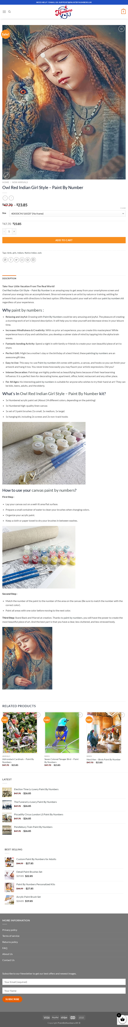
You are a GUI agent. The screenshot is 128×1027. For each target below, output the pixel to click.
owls (40, 253)
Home (5, 182)
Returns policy (10, 941)
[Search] (9, 12)
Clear (123, 208)
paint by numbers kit (113, 298)
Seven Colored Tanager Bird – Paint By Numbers (61, 760)
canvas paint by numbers (53, 490)
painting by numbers (97, 353)
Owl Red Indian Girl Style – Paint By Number (26, 290)
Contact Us (8, 960)
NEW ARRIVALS (20, 182)
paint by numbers (27, 310)
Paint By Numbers (53, 316)
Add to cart (64, 240)
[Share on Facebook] (10, 259)
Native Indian (31, 253)
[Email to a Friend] (22, 259)
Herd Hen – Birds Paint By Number (104, 759)
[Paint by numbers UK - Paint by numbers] (64, 12)
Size (4, 213)
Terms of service (10, 935)
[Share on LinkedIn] (33, 259)
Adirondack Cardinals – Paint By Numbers (18, 760)
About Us (7, 953)
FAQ (4, 947)
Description (9, 278)
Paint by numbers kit (49, 362)
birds (9, 253)
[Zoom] (6, 176)
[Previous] (2, 741)
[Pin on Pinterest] (27, 259)
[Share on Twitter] (16, 259)
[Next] (125, 741)
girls (14, 253)
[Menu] (4, 11)
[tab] (9, 278)
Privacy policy (9, 929)
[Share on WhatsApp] (5, 259)
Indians (20, 253)
